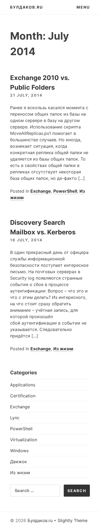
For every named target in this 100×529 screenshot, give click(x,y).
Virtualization (23, 439)
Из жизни (63, 348)
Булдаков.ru (26, 7)
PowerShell (65, 191)
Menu (83, 7)
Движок (18, 461)
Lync (14, 417)
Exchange (40, 191)
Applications (22, 384)
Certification (22, 395)
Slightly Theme (72, 520)
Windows (19, 450)
